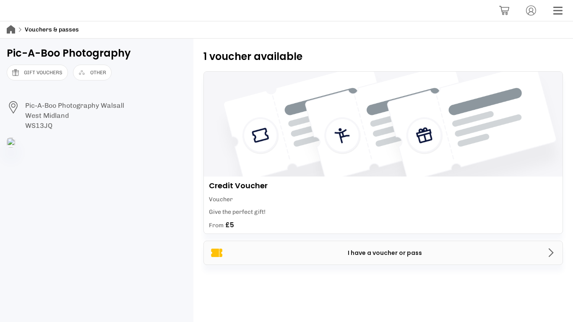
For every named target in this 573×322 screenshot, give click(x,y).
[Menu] (558, 10)
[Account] (531, 10)
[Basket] (504, 10)
